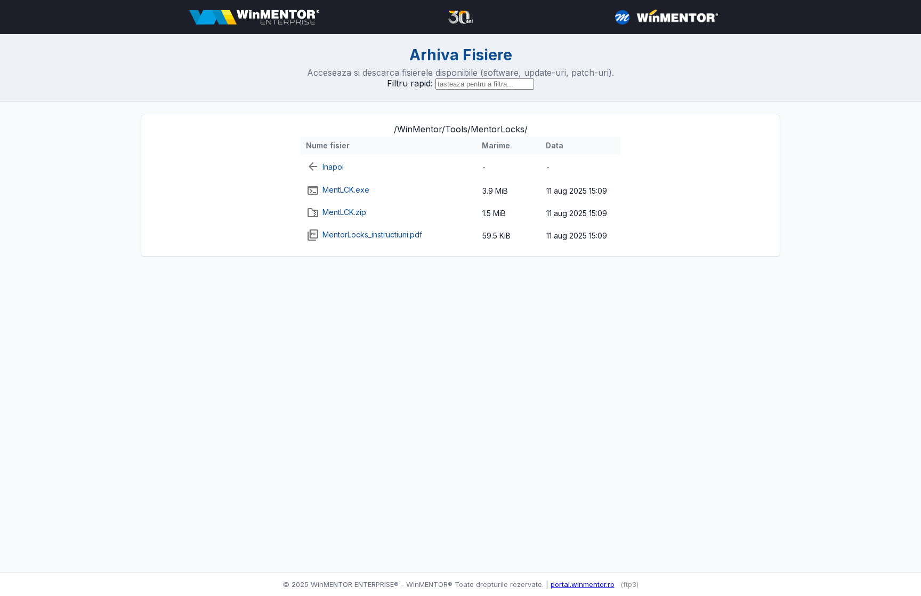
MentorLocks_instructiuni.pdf (372, 234)
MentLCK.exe (345, 189)
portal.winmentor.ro (583, 584)
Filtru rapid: (410, 83)
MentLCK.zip (344, 212)
